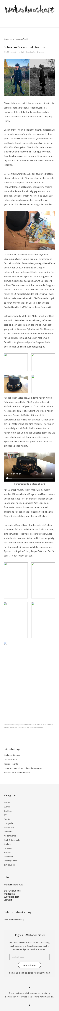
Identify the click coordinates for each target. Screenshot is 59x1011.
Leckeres (8, 848)
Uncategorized (10, 860)
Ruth (22, 52)
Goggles (39, 724)
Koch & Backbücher (12, 840)
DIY (12, 724)
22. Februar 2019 (10, 52)
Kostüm (6, 727)
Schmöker (8, 856)
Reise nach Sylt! (11, 763)
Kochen (7, 844)
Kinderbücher (10, 835)
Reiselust (8, 852)
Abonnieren (29, 964)
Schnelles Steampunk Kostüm (24, 47)
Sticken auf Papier (12, 755)
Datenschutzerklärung (14, 919)
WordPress (22, 996)
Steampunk (14, 727)
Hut (44, 724)
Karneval (50, 724)
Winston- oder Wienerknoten (17, 772)
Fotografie (8, 823)
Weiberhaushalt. (22, 993)
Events (7, 819)
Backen (7, 802)
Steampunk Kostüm (36, 727)
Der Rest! (8, 811)
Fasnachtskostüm (30, 724)
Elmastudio (48, 996)
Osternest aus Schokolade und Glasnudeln (23, 768)
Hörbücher (8, 831)
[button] (16, 362)
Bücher (7, 806)
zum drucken (9, 864)
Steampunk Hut (23, 727)
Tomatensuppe (10, 759)
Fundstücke (9, 827)
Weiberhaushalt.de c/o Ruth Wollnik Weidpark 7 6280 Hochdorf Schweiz (13, 892)
